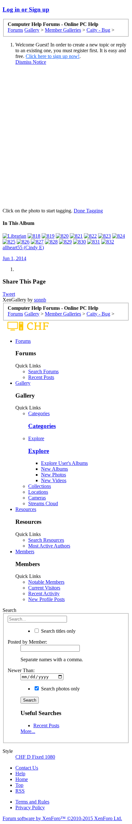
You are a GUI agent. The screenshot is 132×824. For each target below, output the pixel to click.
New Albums (54, 469)
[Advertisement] (66, 136)
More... (28, 731)
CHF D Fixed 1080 (35, 757)
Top (19, 785)
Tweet (9, 294)
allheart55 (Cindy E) (23, 247)
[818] (34, 236)
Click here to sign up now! (52, 56)
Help (20, 773)
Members (24, 551)
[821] (76, 236)
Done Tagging (88, 210)
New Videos (53, 480)
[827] (37, 241)
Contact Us (26, 767)
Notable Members (46, 582)
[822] (90, 236)
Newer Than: (21, 670)
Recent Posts (41, 377)
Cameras (37, 497)
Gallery (22, 383)
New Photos (53, 474)
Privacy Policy (30, 807)
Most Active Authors (49, 545)
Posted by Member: (27, 642)
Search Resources (46, 540)
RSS (20, 791)
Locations (38, 492)
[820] (62, 236)
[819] (48, 236)
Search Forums (43, 371)
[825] (9, 241)
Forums (23, 341)
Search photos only (60, 688)
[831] (93, 241)
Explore (36, 438)
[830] (79, 241)
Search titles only (58, 631)
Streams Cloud (43, 503)
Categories (39, 413)
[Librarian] (14, 236)
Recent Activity (44, 593)
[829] (65, 241)
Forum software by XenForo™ (62, 818)
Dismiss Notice (30, 62)
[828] (51, 241)
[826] (23, 241)
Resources (25, 509)
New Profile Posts (46, 599)
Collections (39, 486)
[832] (107, 241)
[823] (104, 236)
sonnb (40, 299)
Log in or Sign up (26, 9)
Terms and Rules (32, 801)
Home (21, 779)
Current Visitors (44, 587)
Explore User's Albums (64, 463)
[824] (118, 236)
